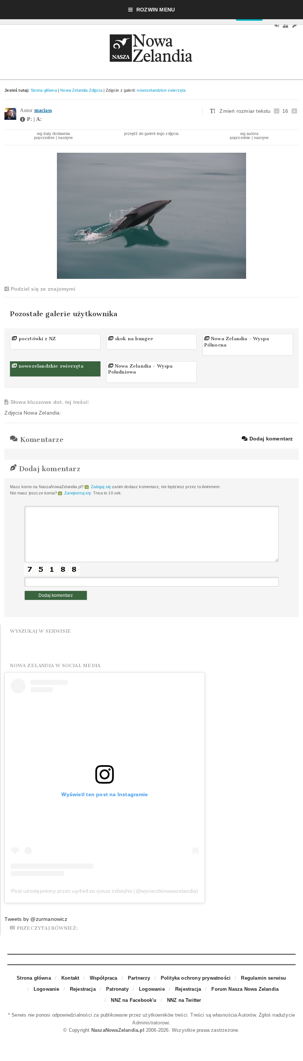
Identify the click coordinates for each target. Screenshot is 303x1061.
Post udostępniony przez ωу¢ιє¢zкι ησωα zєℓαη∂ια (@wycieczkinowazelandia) (104, 891)
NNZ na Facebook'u (133, 1000)
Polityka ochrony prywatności (196, 978)
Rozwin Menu (155, 10)
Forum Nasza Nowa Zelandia (245, 989)
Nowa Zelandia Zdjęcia (81, 90)
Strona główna (44, 90)
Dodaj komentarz (270, 438)
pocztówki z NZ (36, 338)
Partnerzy (139, 978)
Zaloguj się (101, 486)
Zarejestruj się (77, 493)
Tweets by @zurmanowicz (35, 919)
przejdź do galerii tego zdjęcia (151, 133)
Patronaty (117, 989)
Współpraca (104, 978)
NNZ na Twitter (184, 1000)
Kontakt (70, 978)
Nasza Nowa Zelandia (151, 49)
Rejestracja (83, 989)
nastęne (65, 137)
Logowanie (46, 989)
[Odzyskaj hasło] (294, 25)
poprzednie (44, 137)
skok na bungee (133, 338)
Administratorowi (150, 1022)
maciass (43, 110)
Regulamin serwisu (263, 978)
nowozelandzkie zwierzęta (161, 90)
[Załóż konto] (285, 25)
